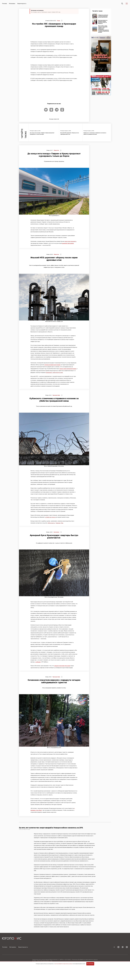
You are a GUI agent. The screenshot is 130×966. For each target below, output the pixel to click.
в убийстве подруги (50, 517)
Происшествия (56, 395)
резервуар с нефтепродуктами (54, 372)
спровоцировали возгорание (52, 364)
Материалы (12, 3)
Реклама (4, 3)
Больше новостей (54, 119)
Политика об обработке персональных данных (85, 959)
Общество (56, 150)
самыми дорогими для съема (62, 665)
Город (58, 20)
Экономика (56, 532)
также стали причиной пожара (67, 368)
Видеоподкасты (21, 3)
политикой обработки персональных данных (63, 963)
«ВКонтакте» (51, 523)
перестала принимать (70, 241)
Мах (62, 523)
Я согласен (90, 963)
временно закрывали (68, 243)
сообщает (38, 662)
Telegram (58, 523)
